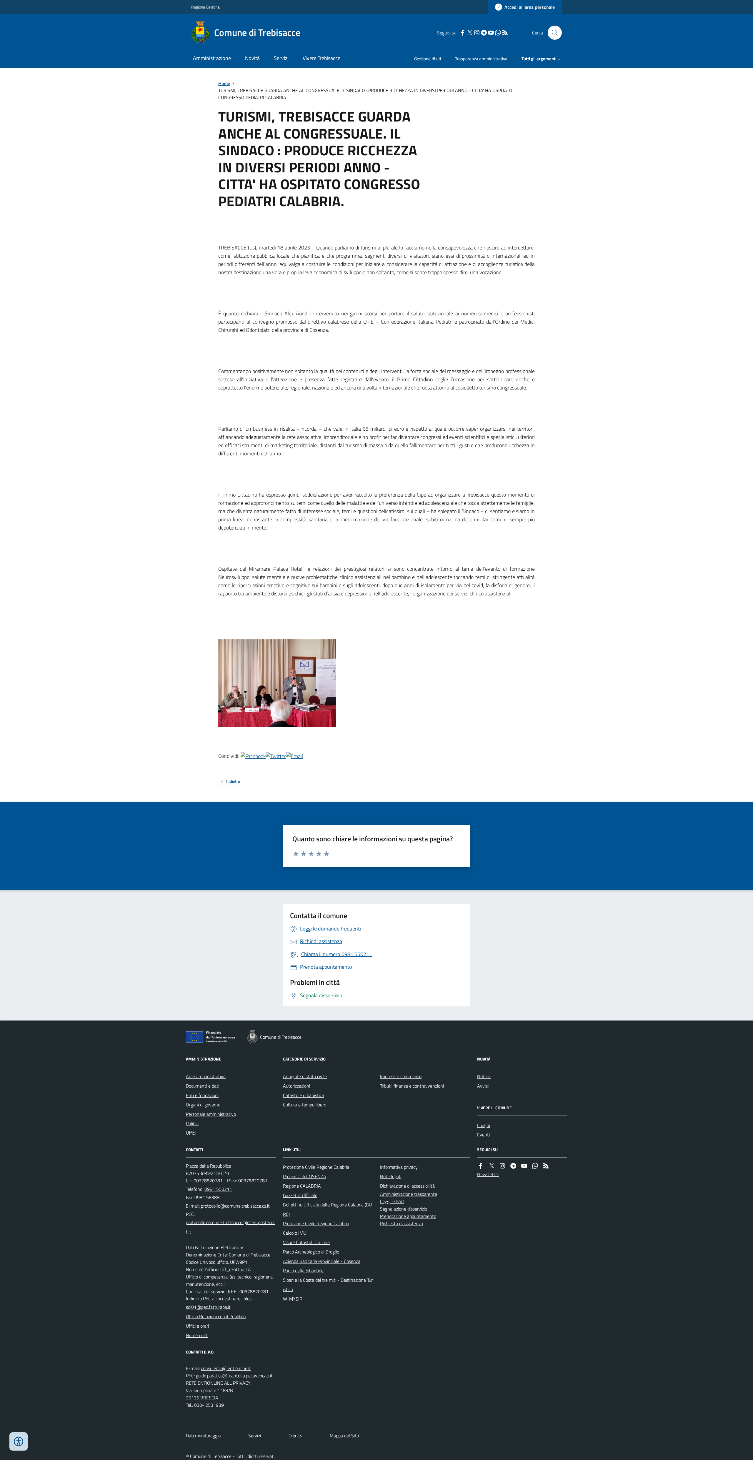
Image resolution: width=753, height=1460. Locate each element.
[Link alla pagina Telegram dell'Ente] (513, 1166)
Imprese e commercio (401, 1076)
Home (224, 83)
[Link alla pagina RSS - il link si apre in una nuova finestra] (505, 32)
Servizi (281, 58)
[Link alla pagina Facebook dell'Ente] (480, 1166)
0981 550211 (218, 1189)
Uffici (191, 1132)
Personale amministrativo (211, 1114)
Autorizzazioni (296, 1085)
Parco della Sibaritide (303, 1270)
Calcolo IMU (294, 1232)
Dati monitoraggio (203, 1435)
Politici (192, 1123)
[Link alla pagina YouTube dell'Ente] (524, 1166)
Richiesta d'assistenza (401, 1223)
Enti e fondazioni (202, 1095)
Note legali (390, 1176)
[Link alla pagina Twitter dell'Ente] (491, 1166)
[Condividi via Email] (294, 756)
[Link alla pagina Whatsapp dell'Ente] (535, 1166)
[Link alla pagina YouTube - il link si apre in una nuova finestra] (490, 32)
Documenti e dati (202, 1085)
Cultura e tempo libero (304, 1104)
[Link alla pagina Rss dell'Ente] (545, 1166)
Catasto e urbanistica (303, 1095)
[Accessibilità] (18, 1441)
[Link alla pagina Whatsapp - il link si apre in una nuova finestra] (498, 32)
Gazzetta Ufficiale (300, 1195)
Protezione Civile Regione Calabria (316, 1167)
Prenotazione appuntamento (408, 1216)
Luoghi (483, 1125)
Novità (252, 58)
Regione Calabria (205, 7)
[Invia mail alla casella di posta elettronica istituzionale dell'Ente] (235, 1206)
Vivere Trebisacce (321, 58)
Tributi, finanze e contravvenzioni (412, 1085)
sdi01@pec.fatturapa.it (208, 1307)
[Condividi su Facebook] (253, 756)
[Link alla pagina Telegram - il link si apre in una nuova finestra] (483, 32)
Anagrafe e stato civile (305, 1076)
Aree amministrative (206, 1076)
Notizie (484, 1076)
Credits (295, 1435)
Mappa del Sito (344, 1435)
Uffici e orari (197, 1325)
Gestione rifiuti (427, 58)
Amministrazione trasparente (408, 1194)
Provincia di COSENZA (304, 1176)
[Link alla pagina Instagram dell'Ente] (502, 1166)
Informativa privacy (399, 1167)
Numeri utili (197, 1335)
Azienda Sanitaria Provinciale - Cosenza (321, 1261)
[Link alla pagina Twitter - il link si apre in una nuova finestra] (469, 32)
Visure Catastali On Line (306, 1242)
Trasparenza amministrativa (481, 58)
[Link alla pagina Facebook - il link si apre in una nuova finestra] (462, 32)
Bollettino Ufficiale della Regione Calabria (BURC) (327, 1209)
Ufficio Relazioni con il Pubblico (216, 1316)
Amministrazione (212, 58)
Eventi (483, 1134)
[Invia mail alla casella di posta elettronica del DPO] (226, 1368)
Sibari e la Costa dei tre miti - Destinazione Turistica (328, 1284)
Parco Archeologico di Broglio (311, 1251)
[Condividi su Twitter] (276, 756)
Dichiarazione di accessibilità (407, 1185)
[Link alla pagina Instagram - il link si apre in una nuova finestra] (476, 32)
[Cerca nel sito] (552, 33)
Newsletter (488, 1174)
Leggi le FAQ (392, 1201)
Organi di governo (203, 1104)
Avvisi (483, 1085)
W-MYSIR (292, 1298)
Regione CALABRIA (302, 1185)
